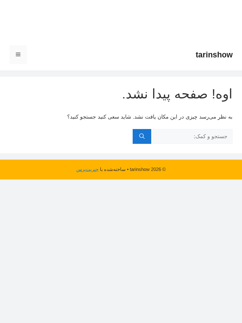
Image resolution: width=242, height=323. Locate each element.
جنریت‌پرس (87, 169)
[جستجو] (142, 136)
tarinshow (214, 54)
